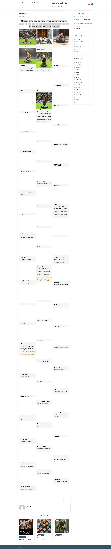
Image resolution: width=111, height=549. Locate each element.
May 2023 (77, 74)
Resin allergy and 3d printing (81, 26)
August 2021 (78, 97)
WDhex (77, 51)
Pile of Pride (78, 28)
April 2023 (77, 77)
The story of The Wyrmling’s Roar (82, 16)
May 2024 (77, 72)
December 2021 (79, 94)
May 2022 (77, 89)
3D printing (78, 39)
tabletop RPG (22, 536)
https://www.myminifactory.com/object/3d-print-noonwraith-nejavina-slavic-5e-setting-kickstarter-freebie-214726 (29, 353)
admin (28, 506)
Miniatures (25, 2)
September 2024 (79, 67)
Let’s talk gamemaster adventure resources (84, 23)
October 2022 (78, 79)
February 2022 (78, 92)
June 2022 (78, 87)
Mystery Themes (53, 547)
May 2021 (77, 99)
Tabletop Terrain (34, 2)
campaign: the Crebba (80, 41)
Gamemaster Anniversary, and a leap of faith (83, 20)
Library (41, 2)
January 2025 (78, 64)
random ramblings (79, 46)
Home (19, 2)
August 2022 (78, 84)
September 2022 (79, 82)
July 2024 (77, 69)
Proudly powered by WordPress (35, 547)
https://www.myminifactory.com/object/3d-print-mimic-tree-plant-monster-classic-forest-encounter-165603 (45, 279)
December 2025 (79, 62)
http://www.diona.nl (33, 509)
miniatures (78, 44)
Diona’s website (59, 3)
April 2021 (77, 102)
